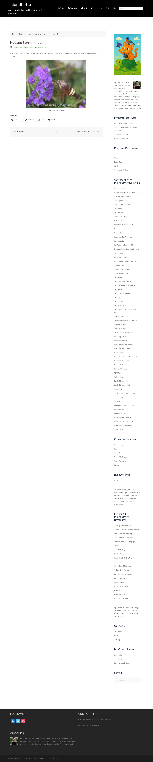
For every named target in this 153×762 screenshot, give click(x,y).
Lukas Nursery (119, 562)
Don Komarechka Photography (125, 542)
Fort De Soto (118, 253)
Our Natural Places (120, 578)
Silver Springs (119, 397)
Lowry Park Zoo (119, 328)
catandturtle (19, 4)
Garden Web (118, 554)
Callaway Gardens (120, 221)
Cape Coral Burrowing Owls (124, 225)
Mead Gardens (119, 353)
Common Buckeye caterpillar (85, 131)
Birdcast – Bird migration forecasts (126, 530)
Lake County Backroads (122, 281)
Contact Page (90, 720)
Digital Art (117, 453)
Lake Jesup (118, 289)
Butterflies (118, 162)
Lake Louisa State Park (122, 293)
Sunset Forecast (120, 582)
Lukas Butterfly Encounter (123, 333)
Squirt (116, 635)
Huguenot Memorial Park (122, 269)
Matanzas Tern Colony (122, 349)
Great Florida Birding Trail (123, 558)
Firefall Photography (121, 550)
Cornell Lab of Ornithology (123, 534)
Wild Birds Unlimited (121, 598)
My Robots (118, 659)
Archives (117, 480)
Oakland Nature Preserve (123, 365)
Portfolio (73, 8)
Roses (116, 158)
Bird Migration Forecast (122, 525)
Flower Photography (121, 457)
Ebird (116, 546)
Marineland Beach (120, 341)
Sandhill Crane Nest (121, 381)
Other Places (118, 429)
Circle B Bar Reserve (121, 233)
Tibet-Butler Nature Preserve (124, 405)
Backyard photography (33, 34)
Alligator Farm (119, 188)
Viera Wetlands (119, 413)
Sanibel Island (119, 389)
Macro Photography (121, 461)
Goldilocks (118, 632)
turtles (136, 94)
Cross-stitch (118, 655)
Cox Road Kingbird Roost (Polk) (125, 245)
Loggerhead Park (120, 324)
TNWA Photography (121, 586)
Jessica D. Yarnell (39, 758)
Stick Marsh (118, 401)
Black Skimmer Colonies (122, 196)
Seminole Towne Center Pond (124, 393)
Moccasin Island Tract (121, 361)
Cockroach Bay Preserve (123, 237)
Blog (62, 8)
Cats (115, 449)
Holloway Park (119, 265)
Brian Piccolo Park (120, 217)
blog (58, 744)
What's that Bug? (120, 594)
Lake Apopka (118, 277)
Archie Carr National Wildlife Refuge (126, 192)
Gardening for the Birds (122, 134)
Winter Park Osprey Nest (123, 425)
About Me (112, 8)
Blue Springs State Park (122, 204)
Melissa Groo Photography (123, 570)
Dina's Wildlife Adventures (123, 538)
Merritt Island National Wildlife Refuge (127, 357)
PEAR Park (117, 373)
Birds (85, 8)
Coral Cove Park (119, 241)
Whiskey (117, 640)
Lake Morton (118, 301)
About (25, 741)
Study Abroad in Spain (122, 663)
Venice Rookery (119, 409)
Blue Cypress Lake (120, 201)
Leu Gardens (118, 316)
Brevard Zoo (118, 213)
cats (118, 94)
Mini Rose (20, 131)
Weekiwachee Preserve (122, 417)
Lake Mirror (118, 297)
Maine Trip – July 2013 (121, 337)
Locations (98, 8)
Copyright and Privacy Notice (88, 725)
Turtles (116, 465)
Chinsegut (117, 229)
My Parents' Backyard (121, 170)
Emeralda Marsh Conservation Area (126, 249)
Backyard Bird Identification (124, 123)
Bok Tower (118, 209)
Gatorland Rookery (121, 257)
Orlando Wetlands (120, 369)
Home (14, 34)
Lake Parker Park (120, 305)
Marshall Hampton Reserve (123, 345)
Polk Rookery (119, 377)
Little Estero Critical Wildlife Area (125, 320)
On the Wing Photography (123, 574)
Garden (116, 166)
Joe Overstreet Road (121, 273)
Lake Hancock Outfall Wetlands (125, 285)
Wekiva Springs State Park (123, 421)
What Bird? (118, 590)
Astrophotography (120, 445)
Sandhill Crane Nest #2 (122, 385)
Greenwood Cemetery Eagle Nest (126, 261)
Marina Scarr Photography (123, 566)
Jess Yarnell (42, 47)
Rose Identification (121, 138)
